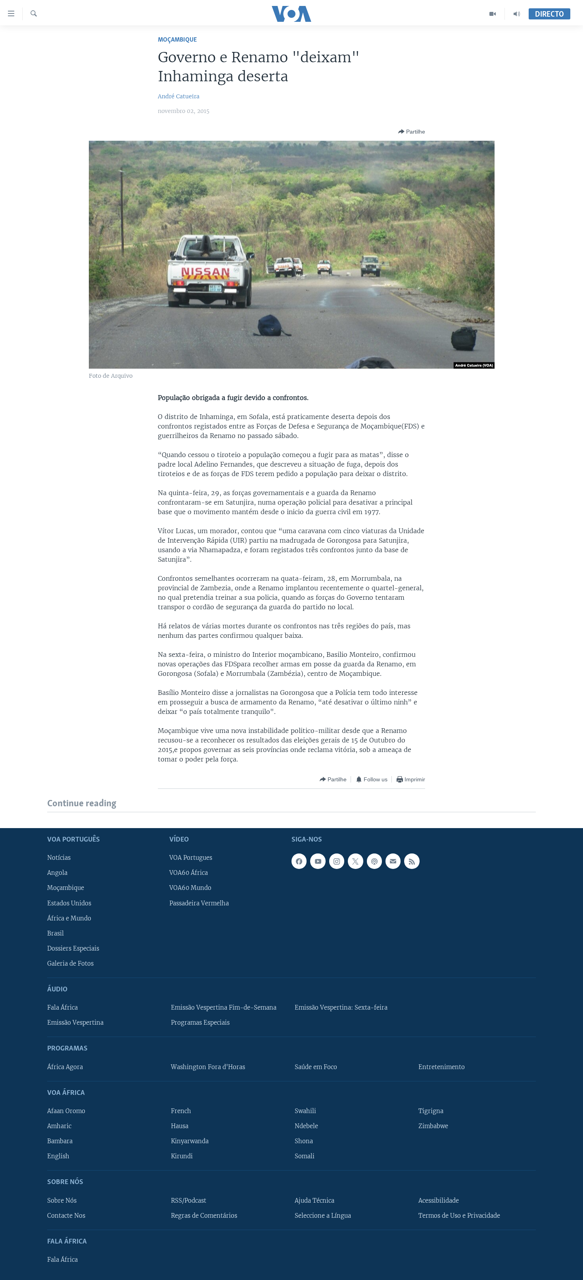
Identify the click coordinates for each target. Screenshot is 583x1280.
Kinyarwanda (190, 1141)
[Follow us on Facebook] (299, 861)
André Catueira (178, 96)
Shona (304, 1141)
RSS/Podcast (188, 1200)
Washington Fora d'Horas (208, 1066)
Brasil (55, 933)
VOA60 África (188, 872)
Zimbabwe (433, 1126)
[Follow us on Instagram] (336, 861)
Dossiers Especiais (73, 948)
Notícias (59, 857)
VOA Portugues (190, 857)
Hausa (179, 1126)
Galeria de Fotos (70, 963)
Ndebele (306, 1126)
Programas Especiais (200, 1022)
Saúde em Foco (316, 1066)
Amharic (59, 1126)
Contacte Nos (66, 1215)
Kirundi (182, 1156)
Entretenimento (441, 1066)
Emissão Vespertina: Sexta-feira (341, 1007)
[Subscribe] (393, 861)
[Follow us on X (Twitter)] (355, 861)
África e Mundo (69, 918)
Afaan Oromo (66, 1111)
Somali (305, 1156)
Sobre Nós (62, 1200)
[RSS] (411, 861)
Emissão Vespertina (75, 1022)
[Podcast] (374, 861)
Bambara (60, 1141)
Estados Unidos (69, 903)
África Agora (65, 1066)
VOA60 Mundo (190, 888)
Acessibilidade (438, 1200)
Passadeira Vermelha (199, 903)
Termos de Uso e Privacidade (459, 1215)
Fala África (62, 1007)
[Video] (493, 14)
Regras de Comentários (204, 1215)
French (181, 1111)
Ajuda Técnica (314, 1200)
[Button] (411, 131)
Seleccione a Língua (323, 1215)
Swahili (305, 1111)
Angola (57, 872)
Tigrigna (430, 1111)
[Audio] (517, 14)
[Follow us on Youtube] (317, 861)
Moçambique (177, 39)
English (58, 1156)
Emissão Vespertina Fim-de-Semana (223, 1007)
